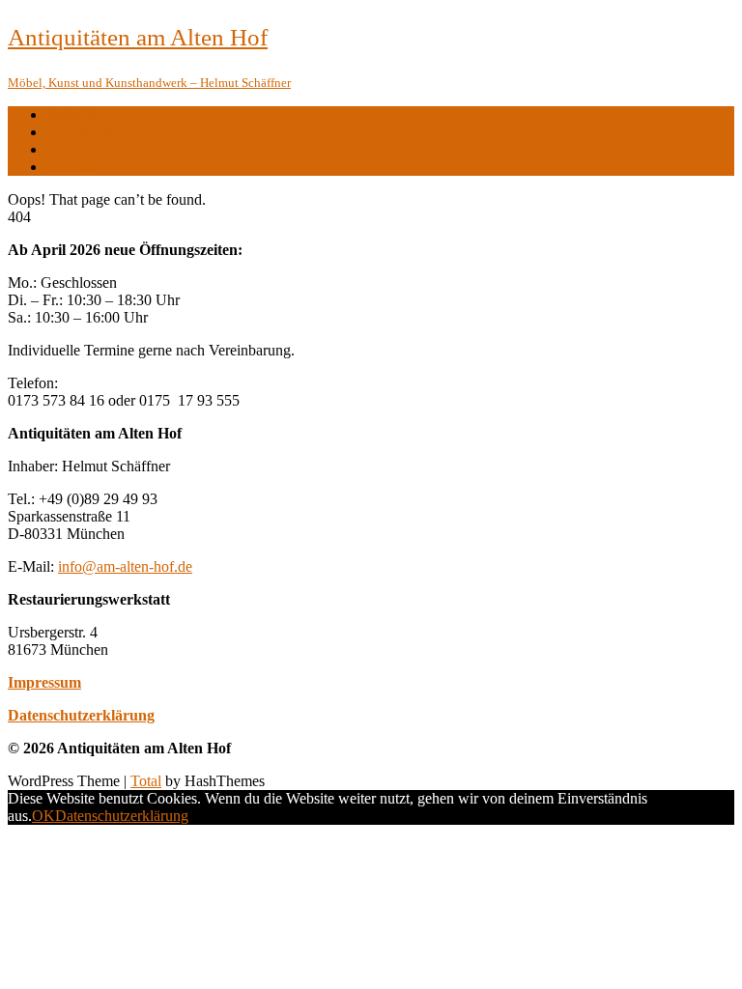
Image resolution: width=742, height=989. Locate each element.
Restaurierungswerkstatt (119, 149)
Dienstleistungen (97, 132)
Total (145, 781)
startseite (72, 114)
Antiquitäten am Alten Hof (138, 37)
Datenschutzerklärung (81, 715)
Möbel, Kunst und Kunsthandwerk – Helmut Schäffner (149, 82)
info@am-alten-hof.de (125, 566)
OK (43, 815)
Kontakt (71, 166)
